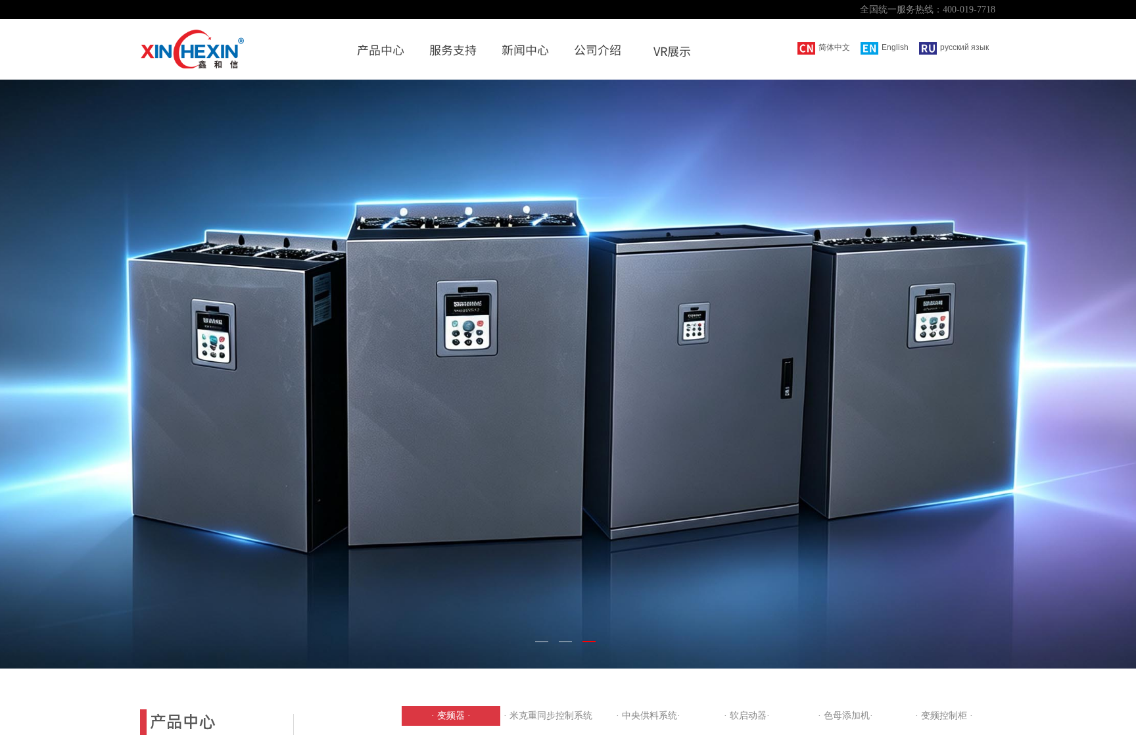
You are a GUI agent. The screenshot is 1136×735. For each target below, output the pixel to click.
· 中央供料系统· (648, 716)
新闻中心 (525, 49)
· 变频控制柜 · (944, 716)
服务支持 (453, 49)
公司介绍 (597, 49)
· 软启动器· (747, 716)
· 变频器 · (451, 716)
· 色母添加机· (845, 716)
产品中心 (380, 49)
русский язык (964, 47)
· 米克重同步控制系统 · (550, 716)
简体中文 (834, 47)
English (895, 47)
